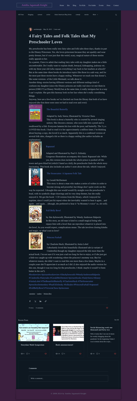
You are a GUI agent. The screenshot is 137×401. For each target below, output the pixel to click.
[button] (116, 15)
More (94, 14)
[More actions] (107, 29)
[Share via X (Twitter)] (35, 301)
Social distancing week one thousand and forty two (101, 328)
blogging (30, 14)
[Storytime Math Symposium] (33, 332)
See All (116, 320)
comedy (78, 14)
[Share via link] (46, 301)
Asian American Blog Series (62, 14)
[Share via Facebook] (30, 301)
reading (39, 294)
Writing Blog (47, 294)
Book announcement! (64, 345)
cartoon (40, 14)
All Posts (21, 14)
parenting (32, 294)
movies (86, 14)
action (48, 14)
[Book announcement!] (68, 332)
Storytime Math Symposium (32, 345)
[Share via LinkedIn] (40, 301)
